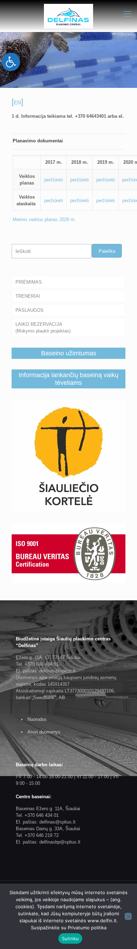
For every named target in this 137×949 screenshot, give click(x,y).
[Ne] (128, 916)
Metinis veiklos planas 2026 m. (45, 219)
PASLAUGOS (29, 310)
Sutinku (70, 938)
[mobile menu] (127, 14)
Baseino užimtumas (68, 353)
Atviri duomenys (43, 732)
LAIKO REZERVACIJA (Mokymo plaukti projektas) (43, 328)
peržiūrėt (53, 200)
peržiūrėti (53, 179)
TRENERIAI (27, 296)
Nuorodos (37, 719)
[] (17, 101)
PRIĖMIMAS (28, 282)
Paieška (107, 251)
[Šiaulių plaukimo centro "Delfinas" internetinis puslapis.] (68, 16)
